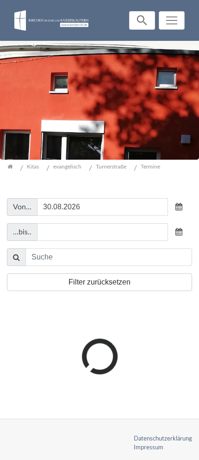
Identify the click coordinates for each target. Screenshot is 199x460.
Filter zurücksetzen (99, 282)
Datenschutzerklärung (163, 438)
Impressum (148, 447)
